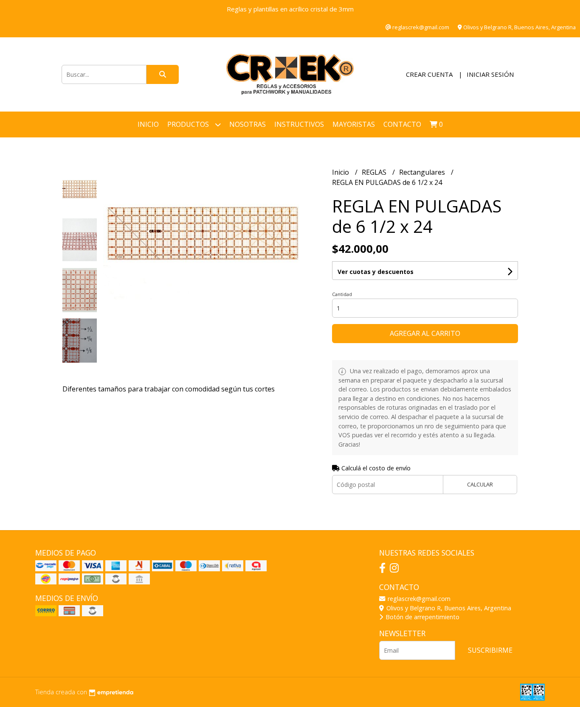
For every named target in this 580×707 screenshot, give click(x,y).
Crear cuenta (429, 74)
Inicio (148, 124)
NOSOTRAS (247, 124)
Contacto (402, 124)
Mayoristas (353, 124)
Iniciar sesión (490, 74)
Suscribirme (490, 650)
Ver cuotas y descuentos (376, 272)
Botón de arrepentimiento (421, 617)
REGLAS (375, 172)
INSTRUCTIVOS (299, 124)
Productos (189, 124)
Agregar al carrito (425, 333)
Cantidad (342, 294)
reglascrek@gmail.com (418, 599)
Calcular (480, 484)
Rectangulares (423, 172)
